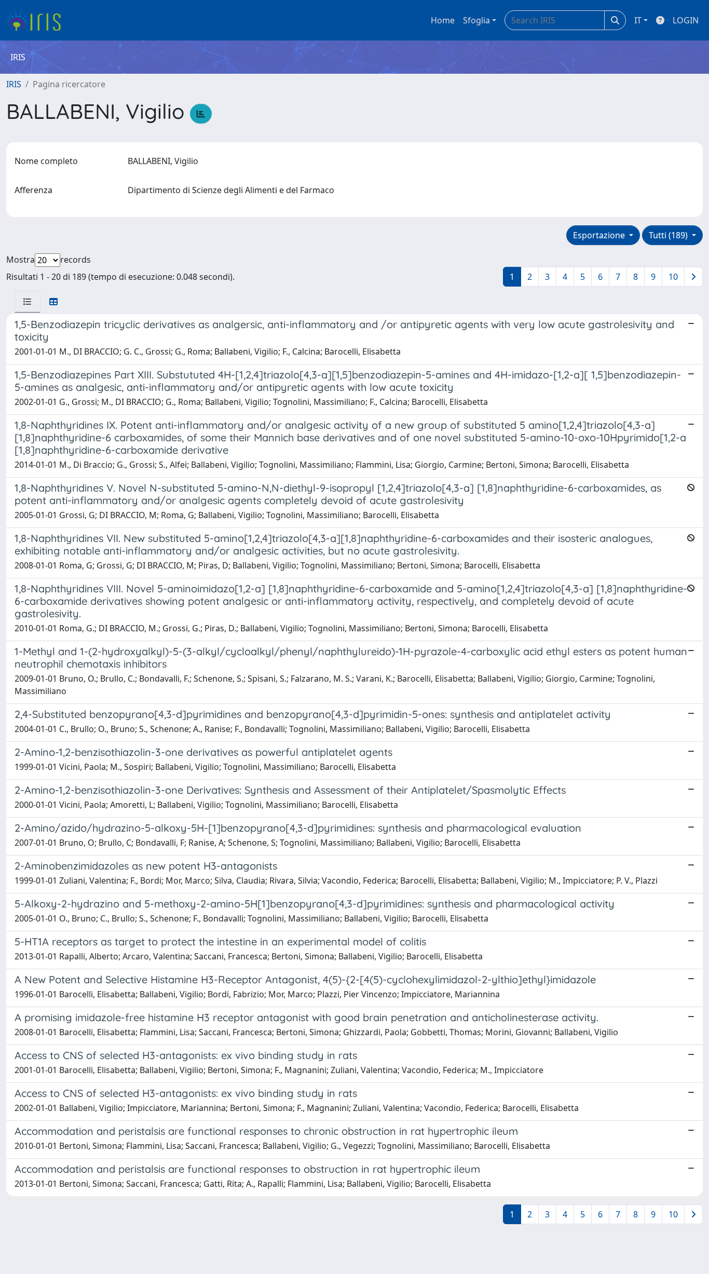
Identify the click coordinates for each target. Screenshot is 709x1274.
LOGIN (686, 20)
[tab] (27, 302)
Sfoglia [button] (476, 20)
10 (673, 276)
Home (443, 20)
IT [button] (638, 20)
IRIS (13, 84)
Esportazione (600, 235)
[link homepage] (37, 20)
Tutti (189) (669, 235)
